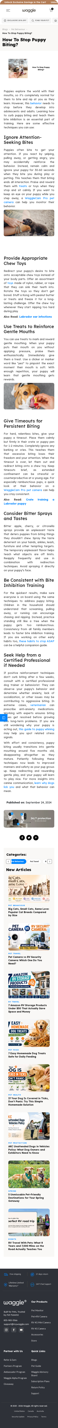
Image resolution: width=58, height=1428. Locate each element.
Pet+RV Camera (39, 1316)
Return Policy (38, 1387)
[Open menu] (8, 10)
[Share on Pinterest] (36, 837)
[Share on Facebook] (22, 837)
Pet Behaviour (18, 29)
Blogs (5, 29)
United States (19, 1411)
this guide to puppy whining (36, 729)
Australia (40, 1411)
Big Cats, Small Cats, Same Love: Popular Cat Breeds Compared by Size (28, 912)
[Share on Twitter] (29, 837)
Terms (43, 1416)
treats (23, 186)
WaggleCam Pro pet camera (23, 490)
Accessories (37, 1334)
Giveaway (9, 1384)
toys (10, 283)
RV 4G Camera (38, 1328)
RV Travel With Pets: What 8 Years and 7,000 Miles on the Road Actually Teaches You (26, 1246)
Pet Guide (36, 1366)
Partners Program (13, 1366)
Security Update (18, 1416)
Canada (31, 1411)
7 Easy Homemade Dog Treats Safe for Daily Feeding (27, 1055)
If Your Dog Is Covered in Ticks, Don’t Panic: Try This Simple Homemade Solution (28, 1101)
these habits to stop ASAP (36, 641)
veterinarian (38, 705)
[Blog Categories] (3, 718)
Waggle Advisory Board (39, 1374)
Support (35, 1393)
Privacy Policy (32, 1416)
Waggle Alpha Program (15, 1378)
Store (34, 1340)
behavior (36, 103)
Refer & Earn (10, 1359)
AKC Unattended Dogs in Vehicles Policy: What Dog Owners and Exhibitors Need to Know (29, 1149)
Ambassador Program (14, 1372)
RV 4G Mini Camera (41, 1322)
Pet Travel (34, 861)
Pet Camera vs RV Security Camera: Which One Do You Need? (25, 960)
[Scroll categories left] (8, 861)
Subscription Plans (40, 1381)
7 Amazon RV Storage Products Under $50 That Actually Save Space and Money (27, 1008)
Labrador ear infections (35, 316)
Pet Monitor (37, 1310)
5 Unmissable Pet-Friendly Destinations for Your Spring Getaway (26, 1197)
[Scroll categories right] (49, 861)
